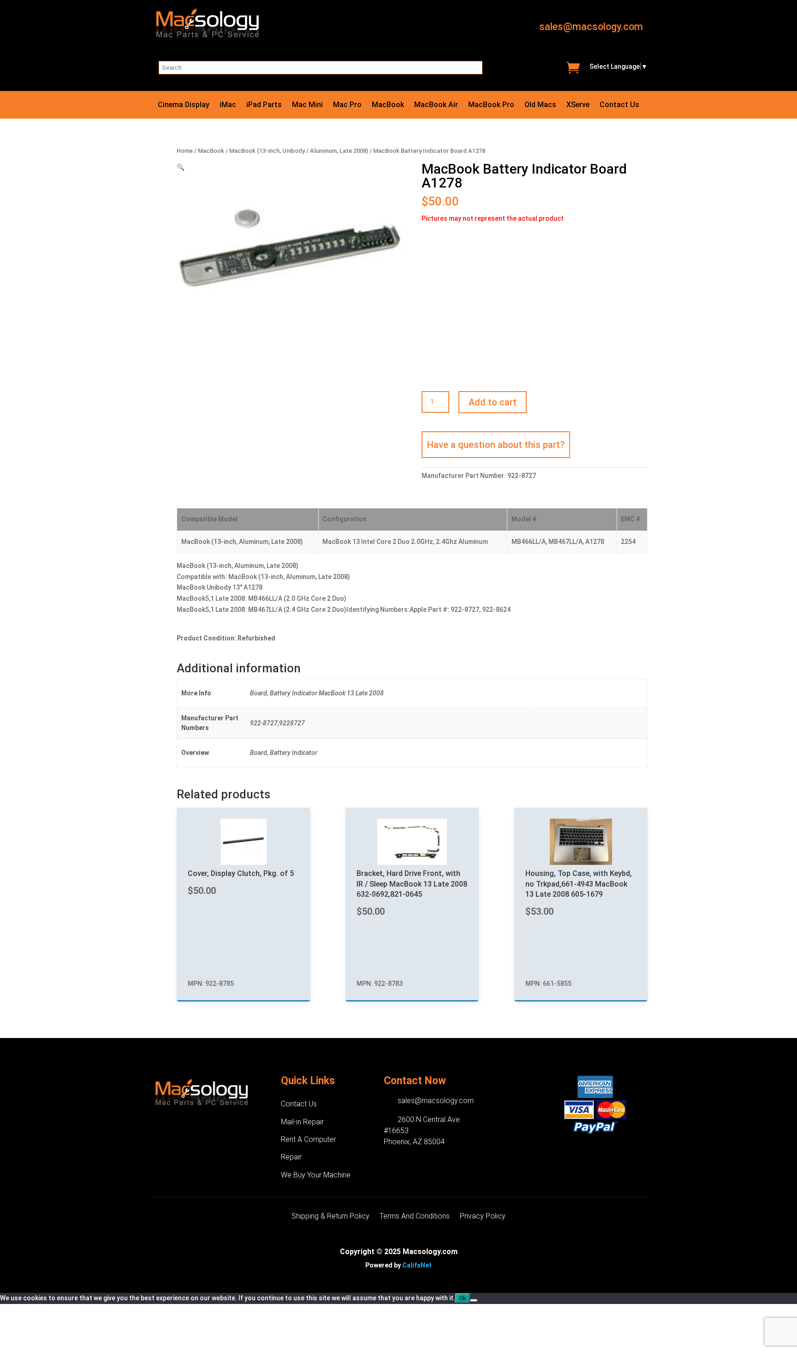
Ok (462, 1298)
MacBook (388, 105)
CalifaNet (417, 1265)
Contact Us (619, 105)
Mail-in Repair (302, 1121)
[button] (180, 167)
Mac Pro (347, 105)
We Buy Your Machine (316, 1175)
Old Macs (540, 105)
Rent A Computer (308, 1139)
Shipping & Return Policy (330, 1216)
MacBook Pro (491, 105)
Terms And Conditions (415, 1216)
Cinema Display (183, 105)
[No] (473, 1300)
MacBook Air (436, 105)
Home (185, 150)
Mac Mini (307, 105)
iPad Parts (264, 105)
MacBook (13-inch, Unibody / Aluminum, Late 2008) (298, 150)
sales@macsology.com (591, 26)
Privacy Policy (483, 1216)
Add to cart (493, 402)
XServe (577, 105)
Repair (291, 1157)
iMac (228, 105)
